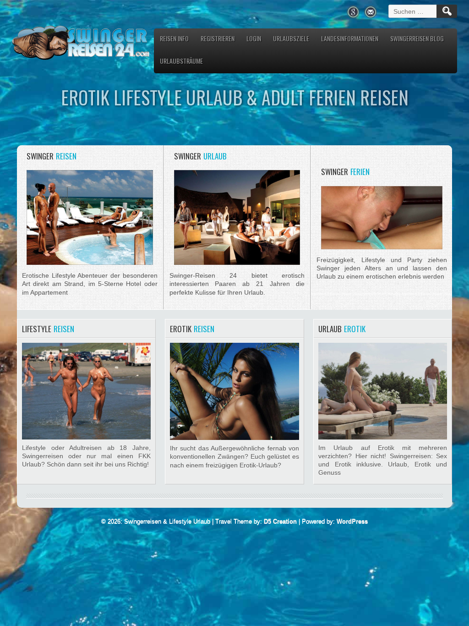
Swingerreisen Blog (417, 38)
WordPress (352, 521)
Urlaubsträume (181, 61)
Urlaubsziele (291, 38)
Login (253, 38)
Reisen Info (174, 38)
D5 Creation (280, 521)
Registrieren (217, 38)
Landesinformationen (349, 38)
